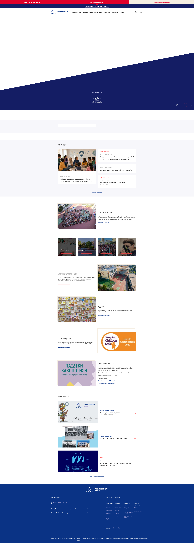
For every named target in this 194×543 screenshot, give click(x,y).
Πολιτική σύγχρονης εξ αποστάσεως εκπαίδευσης (138, 538)
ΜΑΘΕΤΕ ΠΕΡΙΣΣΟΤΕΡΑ (97, 92)
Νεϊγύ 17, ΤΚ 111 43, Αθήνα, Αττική (61, 502)
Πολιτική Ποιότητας (101, 538)
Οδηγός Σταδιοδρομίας (109, 519)
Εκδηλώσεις (108, 513)
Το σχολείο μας (76, 12)
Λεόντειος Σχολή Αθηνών (96, 2)
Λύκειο (122, 12)
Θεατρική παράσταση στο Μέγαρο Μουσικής (116, 170)
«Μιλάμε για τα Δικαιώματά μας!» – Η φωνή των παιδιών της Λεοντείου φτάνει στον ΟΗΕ (76, 180)
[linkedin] (118, 528)
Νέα (106, 516)
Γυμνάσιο (115, 12)
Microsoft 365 (109, 510)
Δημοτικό (107, 12)
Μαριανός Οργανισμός (136, 508)
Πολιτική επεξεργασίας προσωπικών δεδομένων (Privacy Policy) (117, 538)
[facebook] (113, 528)
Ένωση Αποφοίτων (138, 511)
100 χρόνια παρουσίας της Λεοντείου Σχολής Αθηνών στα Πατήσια (116, 464)
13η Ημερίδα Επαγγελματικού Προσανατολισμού (110, 414)
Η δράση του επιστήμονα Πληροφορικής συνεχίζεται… (114, 183)
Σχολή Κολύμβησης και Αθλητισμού (128, 513)
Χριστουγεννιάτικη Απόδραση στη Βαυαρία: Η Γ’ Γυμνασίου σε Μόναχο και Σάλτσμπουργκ (117, 158)
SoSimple (108, 507)
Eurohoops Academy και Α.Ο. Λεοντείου (128, 509)
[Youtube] (120, 528)
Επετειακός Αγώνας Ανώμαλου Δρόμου (114, 438)
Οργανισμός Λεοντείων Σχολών (32, 2)
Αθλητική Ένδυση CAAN (128, 517)
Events (101, 457)
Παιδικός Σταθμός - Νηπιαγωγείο (92, 12)
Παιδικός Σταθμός (119, 507)
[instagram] (115, 528)
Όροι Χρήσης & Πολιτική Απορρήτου (89, 538)
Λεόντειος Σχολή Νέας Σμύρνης (162, 2)
